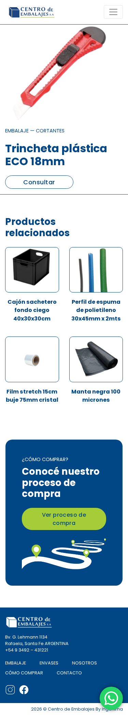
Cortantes (50, 130)
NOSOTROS (84, 663)
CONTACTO (69, 673)
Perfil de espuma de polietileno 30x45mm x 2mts (96, 310)
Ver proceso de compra (64, 519)
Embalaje (17, 130)
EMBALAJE (15, 663)
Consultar (39, 182)
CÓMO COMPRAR (24, 673)
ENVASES (49, 663)
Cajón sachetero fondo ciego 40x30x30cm (32, 310)
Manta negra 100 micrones (95, 396)
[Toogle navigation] (113, 12)
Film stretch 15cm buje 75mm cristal (32, 396)
